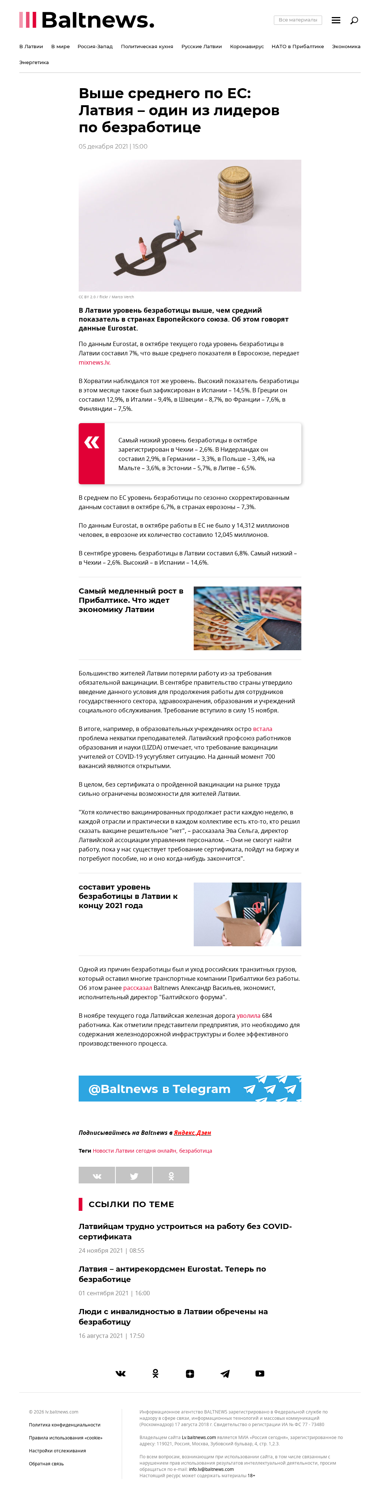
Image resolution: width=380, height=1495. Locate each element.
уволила (249, 1015)
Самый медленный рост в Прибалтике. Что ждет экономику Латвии (131, 600)
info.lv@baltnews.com (211, 1469)
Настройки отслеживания (57, 1451)
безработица (195, 1151)
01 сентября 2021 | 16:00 (114, 1293)
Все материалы (298, 20)
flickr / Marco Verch (116, 297)
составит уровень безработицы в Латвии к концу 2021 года (128, 896)
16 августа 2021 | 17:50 (111, 1336)
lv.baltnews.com (199, 1438)
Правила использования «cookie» (65, 1438)
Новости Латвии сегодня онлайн (134, 1151)
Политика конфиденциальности (65, 1425)
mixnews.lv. (95, 362)
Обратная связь (46, 1464)
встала (262, 729)
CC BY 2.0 (87, 297)
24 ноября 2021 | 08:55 (111, 1250)
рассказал (137, 988)
